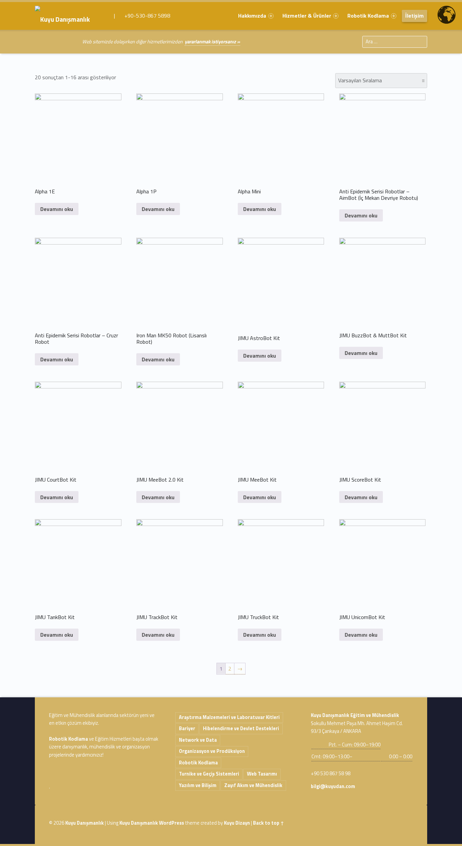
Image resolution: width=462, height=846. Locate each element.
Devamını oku (56, 209)
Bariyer (187, 728)
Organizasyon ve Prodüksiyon (212, 751)
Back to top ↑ (268, 823)
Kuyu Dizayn (237, 823)
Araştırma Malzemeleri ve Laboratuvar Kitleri (229, 717)
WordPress (171, 823)
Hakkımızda (252, 16)
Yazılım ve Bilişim (197, 785)
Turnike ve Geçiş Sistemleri (209, 774)
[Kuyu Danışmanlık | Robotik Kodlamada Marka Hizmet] (67, 15)
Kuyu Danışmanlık (84, 823)
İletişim (414, 16)
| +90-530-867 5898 (141, 16)
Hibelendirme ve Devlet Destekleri (241, 728)
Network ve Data (198, 740)
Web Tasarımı (262, 774)
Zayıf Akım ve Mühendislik (253, 785)
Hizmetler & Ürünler (306, 16)
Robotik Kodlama (368, 16)
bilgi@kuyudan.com (333, 786)
